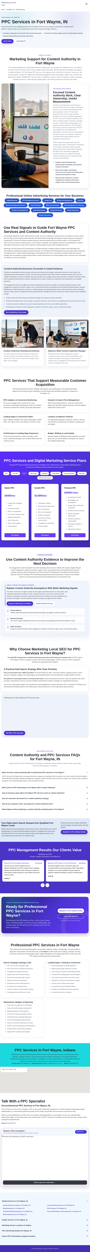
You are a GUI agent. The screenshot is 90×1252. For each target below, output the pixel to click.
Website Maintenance (45, 478)
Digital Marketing (12, 200)
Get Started (15, 535)
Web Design (33, 473)
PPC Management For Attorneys (74, 205)
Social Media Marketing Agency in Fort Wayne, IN (17, 1211)
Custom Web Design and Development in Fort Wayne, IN (64, 1211)
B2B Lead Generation (52, 205)
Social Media (55, 473)
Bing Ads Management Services (15, 205)
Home (3, 9)
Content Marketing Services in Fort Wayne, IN (60, 1205)
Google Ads (48, 200)
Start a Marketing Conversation (16, 312)
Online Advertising (72, 210)
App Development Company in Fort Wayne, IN (16, 1205)
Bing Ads (80, 200)
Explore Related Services (44, 603)
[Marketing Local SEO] (9, 4)
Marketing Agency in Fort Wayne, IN (13, 1208)
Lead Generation (36, 205)
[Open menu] (86, 4)
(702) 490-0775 (21, 41)
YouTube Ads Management (20, 210)
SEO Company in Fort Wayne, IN (56, 1208)
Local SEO (15, 473)
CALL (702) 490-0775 (71, 916)
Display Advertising (45, 215)
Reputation (82, 473)
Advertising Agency (39, 210)
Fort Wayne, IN (10, 9)
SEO (6, 473)
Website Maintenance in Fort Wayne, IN (14, 1214)
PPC (24, 473)
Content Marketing (69, 473)
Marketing (44, 473)
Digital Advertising (56, 210)
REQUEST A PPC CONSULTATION (74, 832)
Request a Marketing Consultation (20, 603)
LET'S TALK (7, 41)
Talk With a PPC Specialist (14, 733)
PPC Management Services (30, 200)
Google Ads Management (64, 200)
